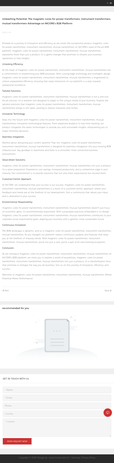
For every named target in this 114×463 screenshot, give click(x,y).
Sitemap (75, 457)
